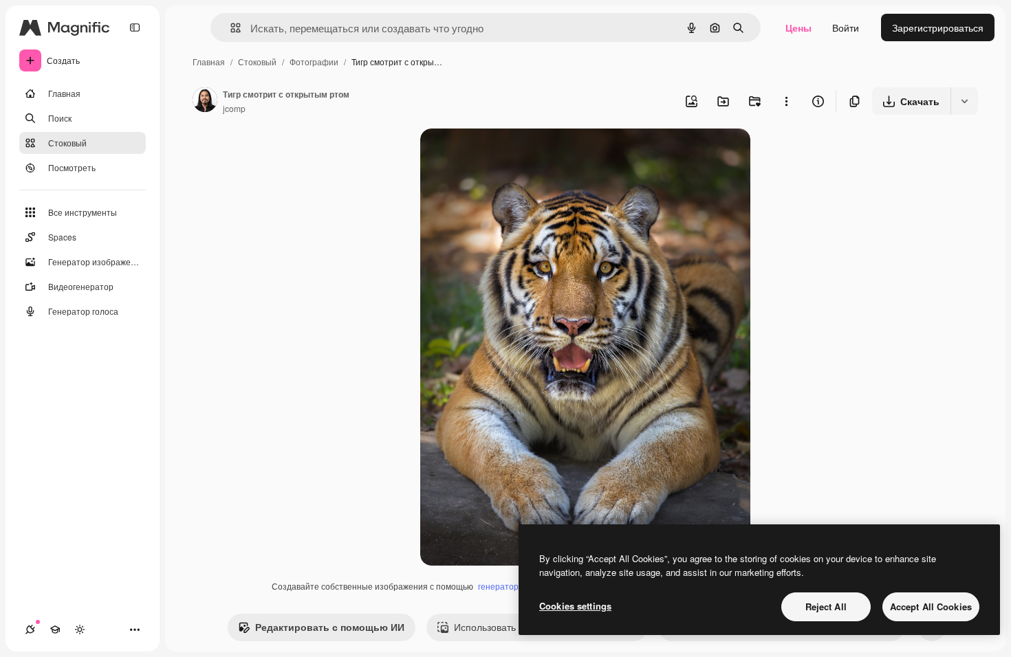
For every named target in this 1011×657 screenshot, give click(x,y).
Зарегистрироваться (937, 27)
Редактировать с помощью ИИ (329, 627)
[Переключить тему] (80, 630)
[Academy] (55, 630)
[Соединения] (30, 630)
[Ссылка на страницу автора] (205, 101)
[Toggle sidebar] (135, 27)
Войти (845, 27)
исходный (512, 155)
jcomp (234, 108)
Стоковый (257, 61)
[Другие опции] (786, 101)
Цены (798, 27)
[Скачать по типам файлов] (964, 101)
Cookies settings (575, 605)
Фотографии (314, 61)
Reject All (826, 606)
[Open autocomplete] (230, 28)
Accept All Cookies (931, 606)
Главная (209, 61)
